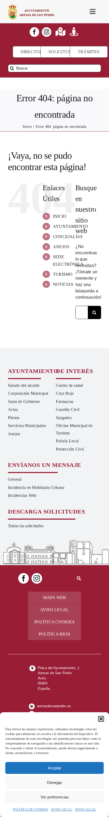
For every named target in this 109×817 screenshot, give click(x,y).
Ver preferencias (54, 797)
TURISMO (63, 274)
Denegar (54, 782)
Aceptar (54, 768)
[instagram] (46, 32)
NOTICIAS (63, 284)
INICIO (59, 216)
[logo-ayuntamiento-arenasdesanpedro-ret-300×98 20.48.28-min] (31, 5)
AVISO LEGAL (61, 809)
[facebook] (34, 32)
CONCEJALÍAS (68, 236)
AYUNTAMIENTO (70, 226)
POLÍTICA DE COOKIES (30, 809)
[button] (101, 718)
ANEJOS (61, 246)
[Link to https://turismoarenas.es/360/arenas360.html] (74, 31)
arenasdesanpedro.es (54, 706)
